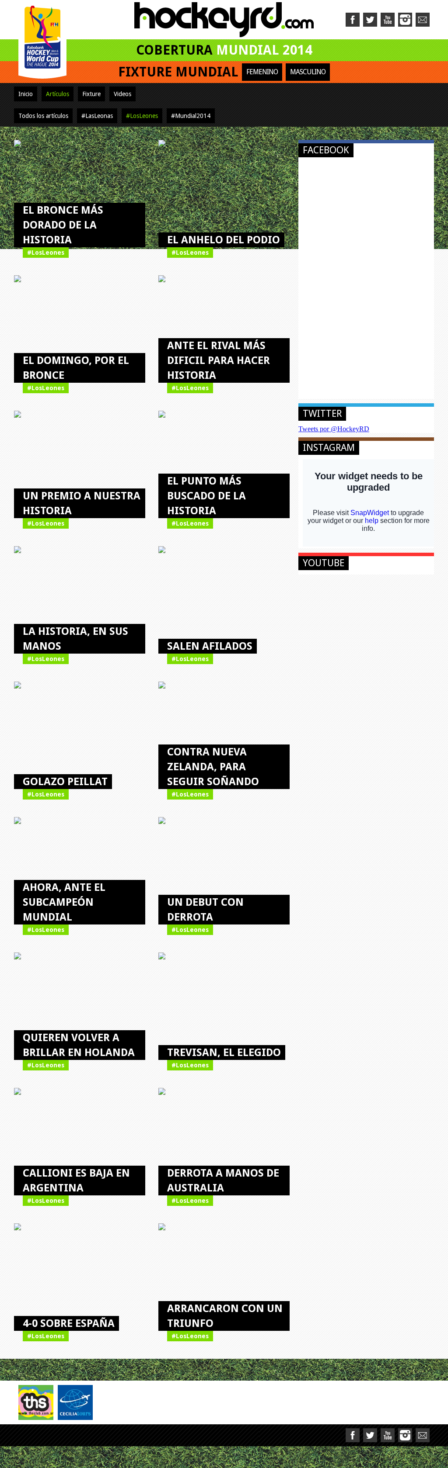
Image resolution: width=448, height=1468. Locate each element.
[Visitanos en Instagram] (405, 20)
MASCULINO (308, 72)
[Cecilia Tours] (75, 1402)
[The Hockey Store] (35, 1402)
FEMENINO (262, 72)
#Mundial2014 (190, 115)
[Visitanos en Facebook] (353, 20)
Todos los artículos (43, 115)
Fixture (91, 93)
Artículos (57, 93)
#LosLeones (142, 115)
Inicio (25, 93)
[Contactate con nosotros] (423, 20)
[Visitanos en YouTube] (388, 20)
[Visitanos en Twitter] (370, 20)
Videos (122, 93)
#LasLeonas (97, 115)
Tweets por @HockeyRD (333, 429)
